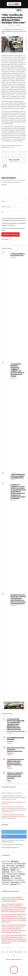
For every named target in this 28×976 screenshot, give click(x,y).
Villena (19, 884)
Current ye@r (5, 239)
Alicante (14, 861)
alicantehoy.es (14, 953)
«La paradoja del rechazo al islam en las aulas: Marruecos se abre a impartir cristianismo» (15, 762)
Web (2, 212)
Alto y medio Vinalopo (7, 863)
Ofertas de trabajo (12, 874)
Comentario (4, 184)
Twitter (4, 831)
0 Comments (13, 257)
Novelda (4, 873)
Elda (18, 869)
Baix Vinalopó (10, 865)
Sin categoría (5, 882)
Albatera (4, 861)
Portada (8, 717)
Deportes (5, 870)
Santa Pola (18, 878)
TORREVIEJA (22, 882)
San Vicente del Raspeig (19, 880)
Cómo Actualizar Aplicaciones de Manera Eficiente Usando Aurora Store (12, 899)
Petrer (13, 876)
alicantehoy (11, 25)
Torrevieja (15, 882)
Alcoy (8, 861)
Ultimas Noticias (5, 884)
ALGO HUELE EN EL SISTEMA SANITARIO (15, 738)
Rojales (12, 878)
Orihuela (12, 362)
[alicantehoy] (14, 4)
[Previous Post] (8, 155)
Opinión (8, 757)
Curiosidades (13, 472)
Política (19, 876)
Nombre (3, 201)
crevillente (13, 147)
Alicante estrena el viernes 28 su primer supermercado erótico (16, 749)
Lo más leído (19, 871)
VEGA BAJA (13, 884)
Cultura (12, 482)
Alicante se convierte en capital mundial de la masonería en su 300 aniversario (15, 775)
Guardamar (5, 872)
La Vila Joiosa (12, 871)
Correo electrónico (6, 206)
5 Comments (9, 768)
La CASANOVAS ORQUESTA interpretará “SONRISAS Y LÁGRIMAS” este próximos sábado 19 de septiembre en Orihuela (17, 370)
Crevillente (18, 25)
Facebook (5, 836)
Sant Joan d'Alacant (7, 880)
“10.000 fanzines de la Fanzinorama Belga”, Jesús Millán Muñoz (17, 476)
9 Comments (9, 743)
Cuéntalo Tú (22, 867)
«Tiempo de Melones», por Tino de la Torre (17, 254)
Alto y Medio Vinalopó (19, 863)
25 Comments (10, 733)
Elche (11, 593)
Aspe (3, 865)
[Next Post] (20, 155)
